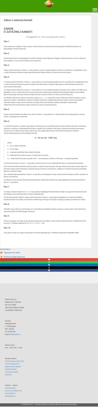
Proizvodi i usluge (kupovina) (14, 257)
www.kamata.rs (10, 388)
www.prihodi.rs (10, 393)
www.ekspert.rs (10, 396)
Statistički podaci (11, 369)
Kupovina (8, 375)
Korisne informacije (11, 372)
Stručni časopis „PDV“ (12, 364)
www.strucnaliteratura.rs (13, 391)
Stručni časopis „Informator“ (14, 361)
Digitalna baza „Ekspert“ (13, 367)
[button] (49, 259)
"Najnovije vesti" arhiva (12, 253)
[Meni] (95, 9)
